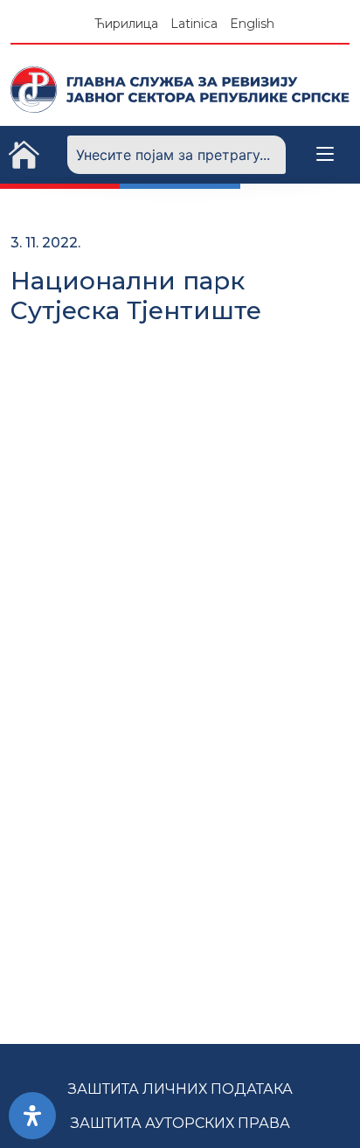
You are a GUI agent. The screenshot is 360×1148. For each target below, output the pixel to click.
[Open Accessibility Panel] (32, 1115)
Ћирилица (126, 23)
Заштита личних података (180, 1089)
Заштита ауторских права (180, 1123)
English (252, 23)
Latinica (194, 23)
